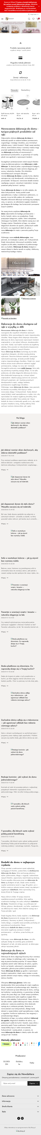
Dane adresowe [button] (8, 1096)
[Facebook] (18, 1118)
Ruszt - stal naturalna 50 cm (23, 114)
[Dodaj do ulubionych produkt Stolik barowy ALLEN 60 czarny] (12, 95)
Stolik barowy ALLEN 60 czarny (7, 114)
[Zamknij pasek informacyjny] (39, 6)
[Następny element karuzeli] (38, 1063)
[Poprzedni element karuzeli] (2, 1063)
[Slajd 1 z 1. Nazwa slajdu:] (20, 27)
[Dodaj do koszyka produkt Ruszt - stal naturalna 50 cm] (27, 108)
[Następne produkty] (36, 99)
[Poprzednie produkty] (5, 99)
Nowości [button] (14, 90)
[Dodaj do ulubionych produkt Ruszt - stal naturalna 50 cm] (27, 95)
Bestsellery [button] (25, 90)
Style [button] (4, 1111)
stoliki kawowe (26, 368)
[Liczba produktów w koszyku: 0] (37, 19)
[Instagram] (22, 1118)
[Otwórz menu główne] (2, 19)
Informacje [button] (6, 1101)
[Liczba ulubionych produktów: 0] (33, 19)
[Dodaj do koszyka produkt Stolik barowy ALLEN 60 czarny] (12, 108)
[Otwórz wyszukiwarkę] (29, 19)
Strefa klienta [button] (7, 1106)
